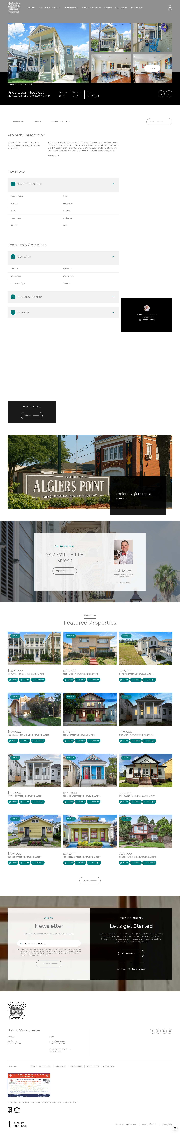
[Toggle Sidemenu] (170, 7)
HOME (33, 1066)
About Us (31, 8)
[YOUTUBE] (170, 1031)
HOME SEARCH (60, 1066)
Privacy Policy (44, 955)
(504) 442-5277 (147, 317)
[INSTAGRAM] (158, 1031)
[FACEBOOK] (152, 1031)
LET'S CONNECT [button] (108, 1066)
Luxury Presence (130, 1124)
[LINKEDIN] (164, 1031)
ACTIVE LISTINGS (45, 1066)
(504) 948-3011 (55, 1052)
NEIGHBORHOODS (93, 1066)
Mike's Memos (136, 8)
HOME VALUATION (76, 1066)
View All (152, 68)
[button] (159, 121)
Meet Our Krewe (71, 8)
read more (120, 498)
